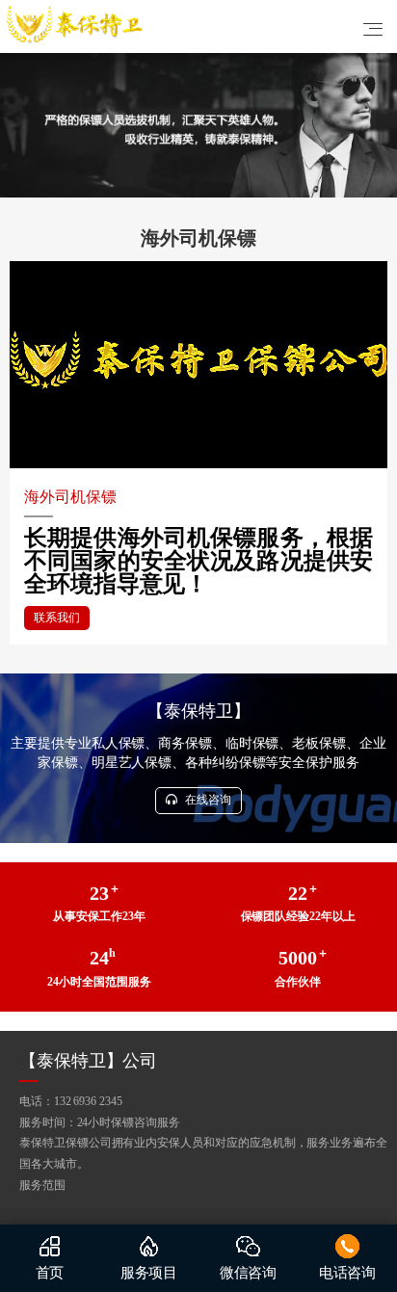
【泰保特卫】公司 (88, 1060)
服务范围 (42, 1185)
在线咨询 (206, 799)
